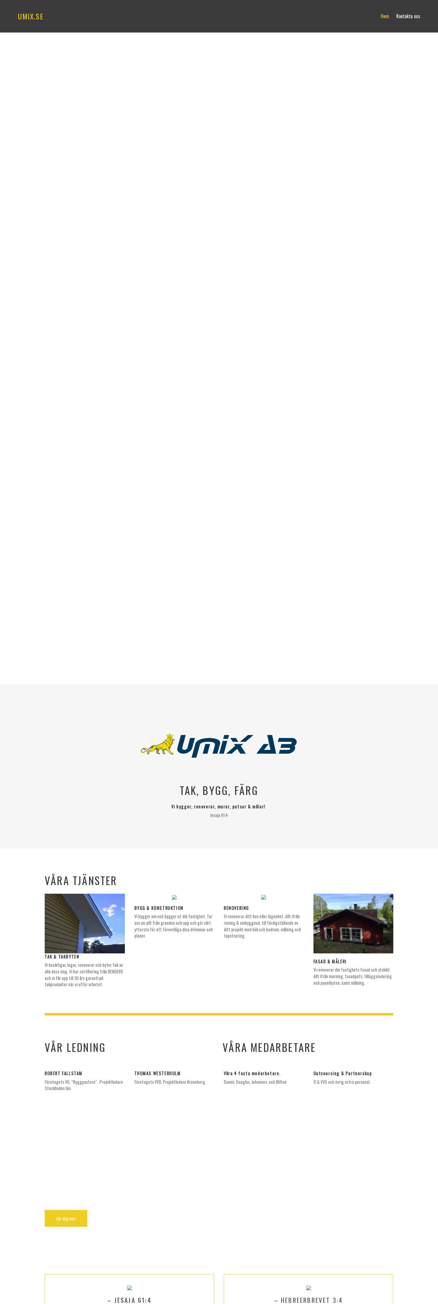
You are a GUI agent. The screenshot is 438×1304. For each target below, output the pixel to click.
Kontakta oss (408, 16)
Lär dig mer (66, 1218)
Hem (385, 16)
